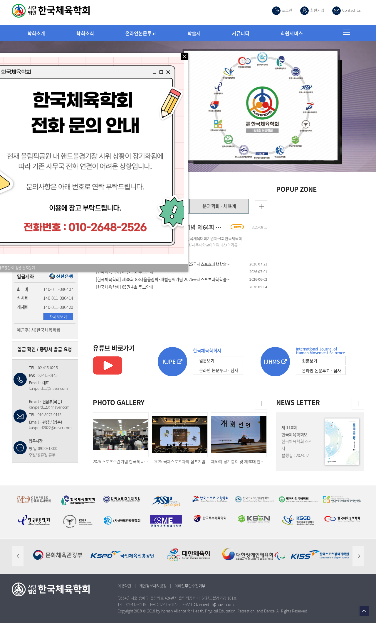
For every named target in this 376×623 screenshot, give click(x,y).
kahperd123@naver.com (49, 407)
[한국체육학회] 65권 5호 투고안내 (163, 272)
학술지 (194, 33)
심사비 (23, 298)
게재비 (23, 307)
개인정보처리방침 (153, 585)
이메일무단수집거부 (189, 585)
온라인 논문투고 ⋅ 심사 (218, 370)
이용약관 (124, 585)
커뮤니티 (240, 33)
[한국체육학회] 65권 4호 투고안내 (163, 287)
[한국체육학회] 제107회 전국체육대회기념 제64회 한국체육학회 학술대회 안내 (188, 227)
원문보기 (206, 360)
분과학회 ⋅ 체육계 (219, 205)
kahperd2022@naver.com (50, 427)
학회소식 (85, 33)
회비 (22, 289)
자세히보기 (58, 316)
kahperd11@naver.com (48, 388)
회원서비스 (292, 33)
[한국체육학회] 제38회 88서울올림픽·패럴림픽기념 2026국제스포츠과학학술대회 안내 (163, 279)
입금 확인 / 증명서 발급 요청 (44, 349)
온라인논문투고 (140, 33)
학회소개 (36, 33)
